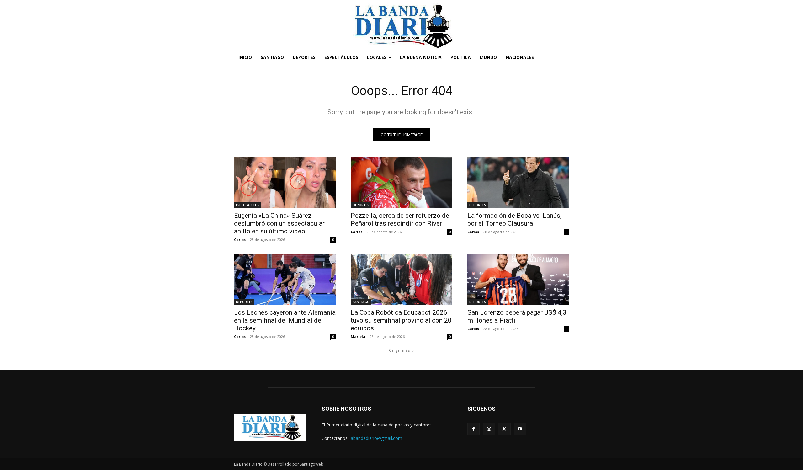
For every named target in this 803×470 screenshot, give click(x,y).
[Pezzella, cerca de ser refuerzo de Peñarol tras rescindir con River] (401, 182)
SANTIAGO (361, 302)
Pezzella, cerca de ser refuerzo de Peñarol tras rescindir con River (400, 219)
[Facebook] (473, 429)
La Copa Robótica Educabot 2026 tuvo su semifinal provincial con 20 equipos (401, 320)
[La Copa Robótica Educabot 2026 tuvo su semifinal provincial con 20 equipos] (401, 279)
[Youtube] (520, 429)
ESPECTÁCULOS (247, 205)
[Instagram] (489, 429)
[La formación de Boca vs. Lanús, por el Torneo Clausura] (518, 182)
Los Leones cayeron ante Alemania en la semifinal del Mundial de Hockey (285, 320)
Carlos (240, 239)
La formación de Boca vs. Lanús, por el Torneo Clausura (514, 219)
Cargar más (399, 350)
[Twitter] (504, 429)
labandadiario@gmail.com (376, 438)
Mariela (358, 336)
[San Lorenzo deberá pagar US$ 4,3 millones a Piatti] (518, 279)
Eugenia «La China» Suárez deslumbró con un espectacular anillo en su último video (279, 223)
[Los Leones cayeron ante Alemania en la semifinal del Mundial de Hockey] (285, 279)
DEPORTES (361, 205)
